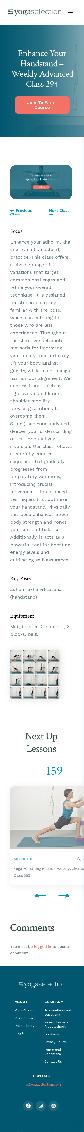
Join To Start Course (42, 105)
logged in (42, 946)
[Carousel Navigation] (41, 896)
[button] (70, 12)
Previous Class (21, 212)
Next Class (59, 211)
